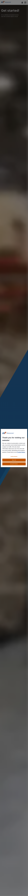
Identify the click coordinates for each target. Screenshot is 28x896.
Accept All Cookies (14, 463)
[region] (14, 448)
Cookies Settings (14, 456)
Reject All (14, 460)
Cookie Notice (21, 452)
